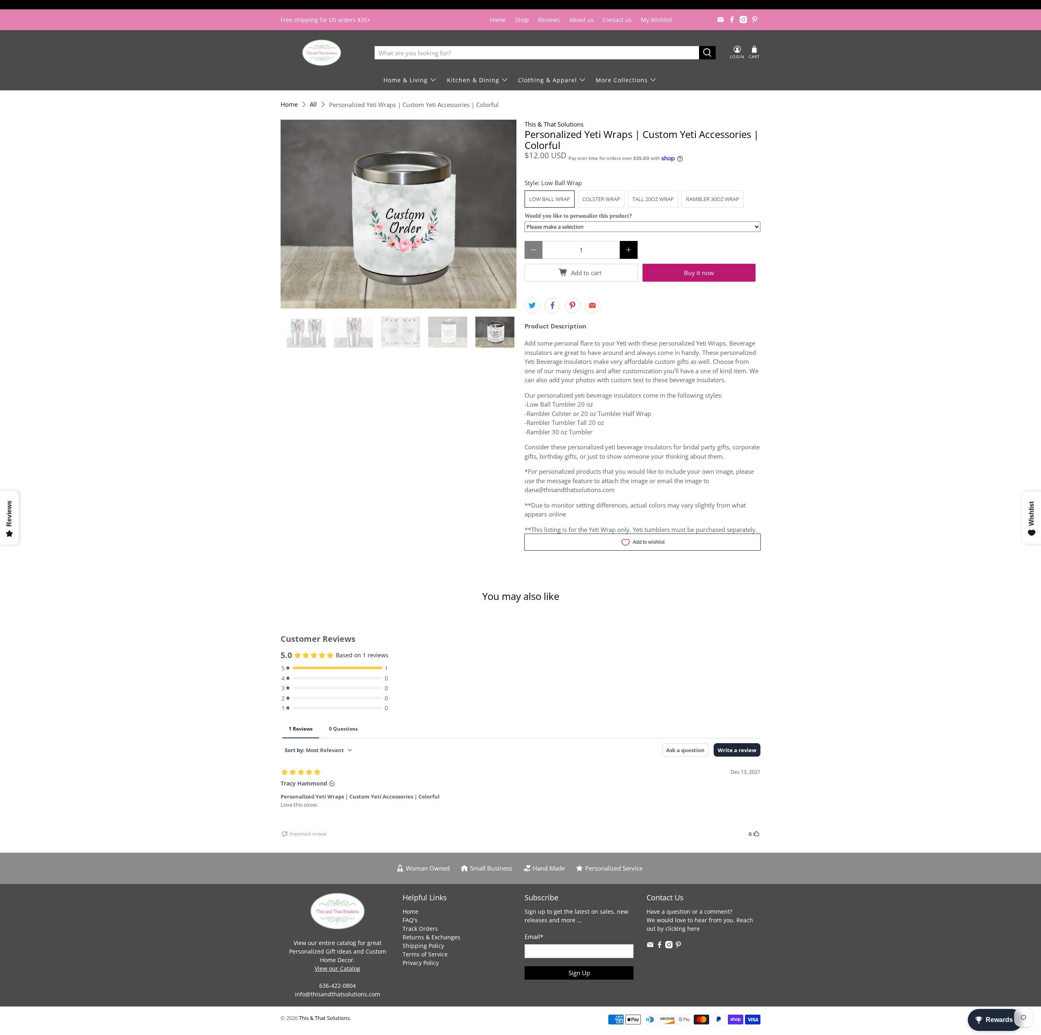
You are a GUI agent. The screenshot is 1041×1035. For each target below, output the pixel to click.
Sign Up (579, 973)
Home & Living (405, 80)
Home (498, 20)
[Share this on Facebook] (552, 305)
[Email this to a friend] (592, 305)
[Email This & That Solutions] (720, 19)
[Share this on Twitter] (532, 305)
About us (581, 20)
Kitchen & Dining (473, 80)
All (313, 104)
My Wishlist (656, 20)
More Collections (622, 80)
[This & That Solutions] (321, 52)
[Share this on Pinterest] (572, 305)
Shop (522, 20)
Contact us (617, 20)
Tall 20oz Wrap (653, 199)
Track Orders (420, 928)
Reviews (549, 20)
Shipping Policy (423, 946)
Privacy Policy (421, 963)
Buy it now (699, 273)
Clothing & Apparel (547, 80)
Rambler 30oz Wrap (712, 199)
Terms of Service (425, 954)
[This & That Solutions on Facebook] (732, 19)
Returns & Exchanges (431, 937)
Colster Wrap (601, 199)
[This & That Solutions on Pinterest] (754, 19)
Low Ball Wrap (549, 199)
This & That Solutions (554, 124)
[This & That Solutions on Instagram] (743, 19)
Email (534, 936)
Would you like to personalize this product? (578, 216)
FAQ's (410, 920)
